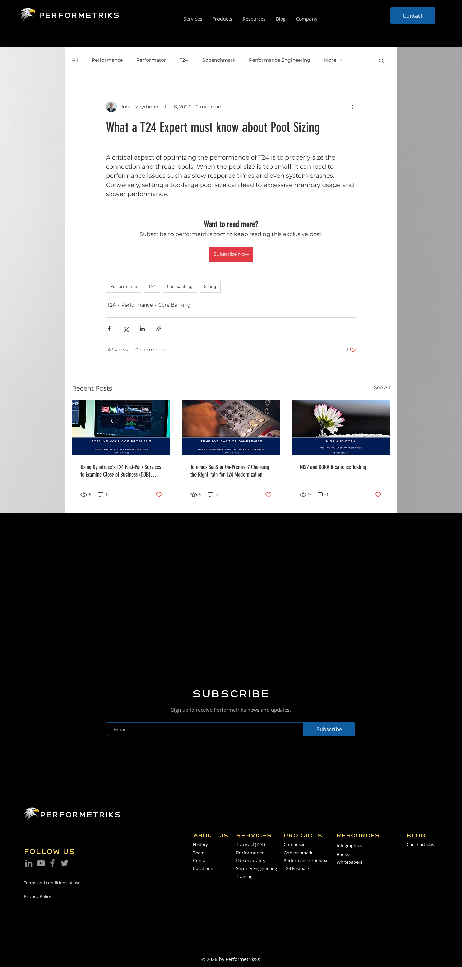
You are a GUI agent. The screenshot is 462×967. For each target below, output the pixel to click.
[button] (381, 60)
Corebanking (179, 287)
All (75, 60)
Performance (107, 60)
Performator (151, 60)
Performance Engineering (279, 60)
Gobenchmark (218, 60)
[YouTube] (41, 863)
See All (382, 387)
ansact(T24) (252, 844)
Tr (238, 844)
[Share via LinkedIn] (142, 328)
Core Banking (174, 305)
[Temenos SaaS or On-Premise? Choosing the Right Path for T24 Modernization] (231, 427)
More (330, 60)
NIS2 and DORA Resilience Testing (333, 467)
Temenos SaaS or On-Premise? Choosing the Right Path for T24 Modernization (229, 470)
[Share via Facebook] (109, 328)
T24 (184, 60)
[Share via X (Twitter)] (125, 328)
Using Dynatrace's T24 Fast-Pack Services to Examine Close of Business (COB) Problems (120, 470)
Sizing (210, 287)
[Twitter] (64, 863)
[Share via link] (159, 328)
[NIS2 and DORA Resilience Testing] (341, 427)
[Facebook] (52, 863)
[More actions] (352, 107)
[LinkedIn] (29, 863)
